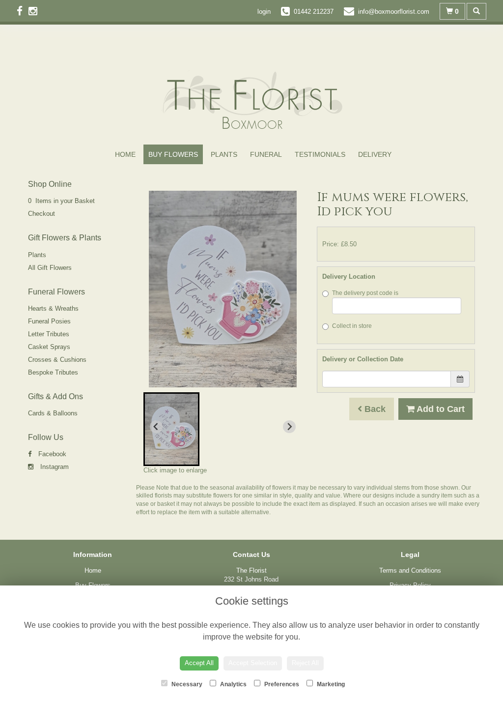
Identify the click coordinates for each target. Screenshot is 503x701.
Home (125, 154)
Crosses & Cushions (57, 359)
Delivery (374, 154)
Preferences (281, 684)
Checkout (41, 213)
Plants (224, 154)
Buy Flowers (173, 154)
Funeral (266, 154)
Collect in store (352, 325)
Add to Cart (440, 409)
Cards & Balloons (53, 413)
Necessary (186, 684)
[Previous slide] (156, 426)
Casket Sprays (49, 346)
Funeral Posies (49, 321)
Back (374, 409)
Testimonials (320, 154)
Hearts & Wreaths (53, 308)
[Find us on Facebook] (22, 11)
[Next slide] (289, 426)
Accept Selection (252, 663)
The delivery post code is (365, 293)
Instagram (53, 466)
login (264, 11)
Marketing (330, 684)
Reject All (305, 663)
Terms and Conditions (410, 570)
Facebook (51, 454)
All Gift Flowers (50, 267)
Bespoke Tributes (53, 372)
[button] (171, 429)
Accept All (199, 663)
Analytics (233, 684)
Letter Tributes (48, 334)
